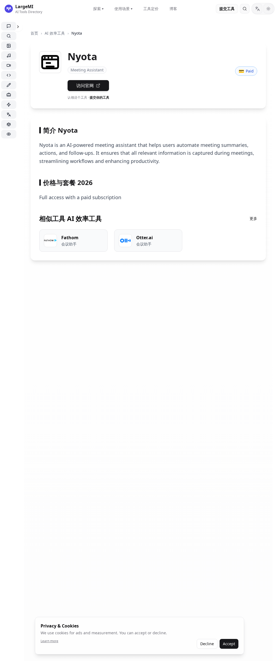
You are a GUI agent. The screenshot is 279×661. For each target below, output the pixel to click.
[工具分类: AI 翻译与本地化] (8, 114)
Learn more (49, 641)
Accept (229, 643)
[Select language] (257, 9)
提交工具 (227, 8)
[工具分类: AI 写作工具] (8, 85)
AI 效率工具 (55, 33)
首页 (34, 33)
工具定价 (151, 8)
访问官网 (85, 86)
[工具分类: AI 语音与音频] (8, 55)
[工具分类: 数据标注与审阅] (8, 94)
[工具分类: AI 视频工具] (8, 65)
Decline (207, 643)
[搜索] (245, 9)
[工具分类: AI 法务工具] (8, 124)
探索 (98, 8)
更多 (253, 218)
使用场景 (123, 8)
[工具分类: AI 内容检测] (8, 134)
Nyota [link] (76, 33)
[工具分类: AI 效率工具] (8, 104)
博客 (173, 8)
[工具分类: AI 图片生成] (8, 45)
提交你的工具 (99, 97)
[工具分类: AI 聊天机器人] (8, 26)
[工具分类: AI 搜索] (8, 36)
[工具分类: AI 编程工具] (8, 75)
